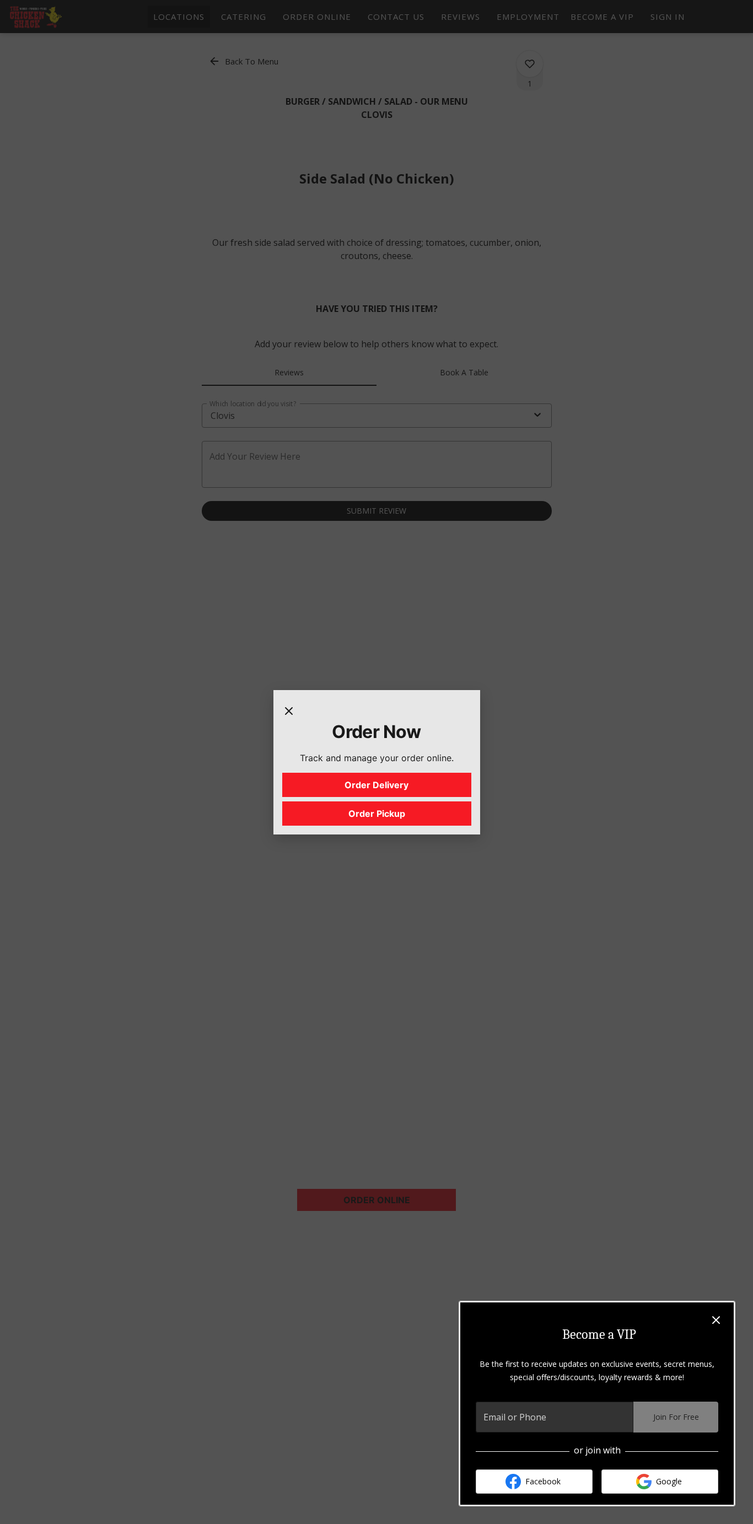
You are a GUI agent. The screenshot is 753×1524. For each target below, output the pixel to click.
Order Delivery (376, 784)
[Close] (289, 710)
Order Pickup (376, 813)
